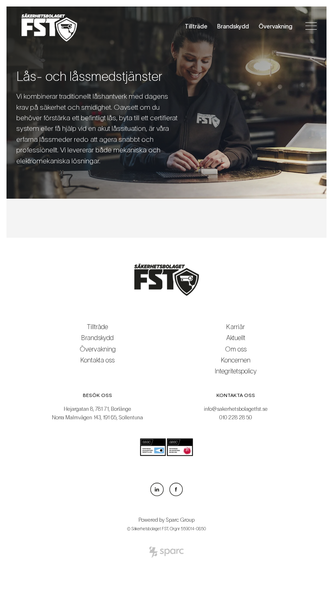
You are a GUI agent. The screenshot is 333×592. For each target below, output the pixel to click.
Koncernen (236, 360)
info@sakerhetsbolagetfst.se (236, 409)
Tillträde (196, 26)
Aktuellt (235, 337)
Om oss (236, 349)
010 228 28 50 (235, 417)
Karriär (235, 326)
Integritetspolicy (236, 371)
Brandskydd (233, 26)
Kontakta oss (97, 360)
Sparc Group (180, 520)
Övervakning (275, 26)
